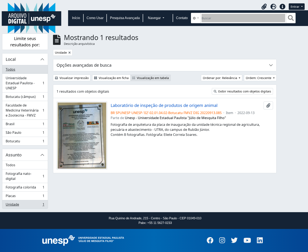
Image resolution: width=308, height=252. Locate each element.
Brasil (24, 125)
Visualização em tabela (152, 78)
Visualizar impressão (74, 78)
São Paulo (24, 133)
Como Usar (95, 18)
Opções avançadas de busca (84, 65)
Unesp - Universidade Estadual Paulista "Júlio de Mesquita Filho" (175, 118)
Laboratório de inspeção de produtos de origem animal (164, 105)
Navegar (155, 18)
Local (11, 59)
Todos (10, 69)
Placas (24, 197)
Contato (182, 18)
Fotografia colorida (24, 188)
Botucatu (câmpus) (24, 97)
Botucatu (24, 142)
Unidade (24, 205)
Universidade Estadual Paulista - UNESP (24, 83)
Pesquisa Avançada (125, 18)
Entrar (295, 7)
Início (76, 18)
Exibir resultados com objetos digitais (244, 91)
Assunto (14, 155)
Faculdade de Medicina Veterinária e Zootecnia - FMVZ (24, 110)
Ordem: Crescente (259, 78)
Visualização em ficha (113, 78)
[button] (264, 6)
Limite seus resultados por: (25, 42)
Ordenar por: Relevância (220, 78)
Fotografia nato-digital (24, 176)
